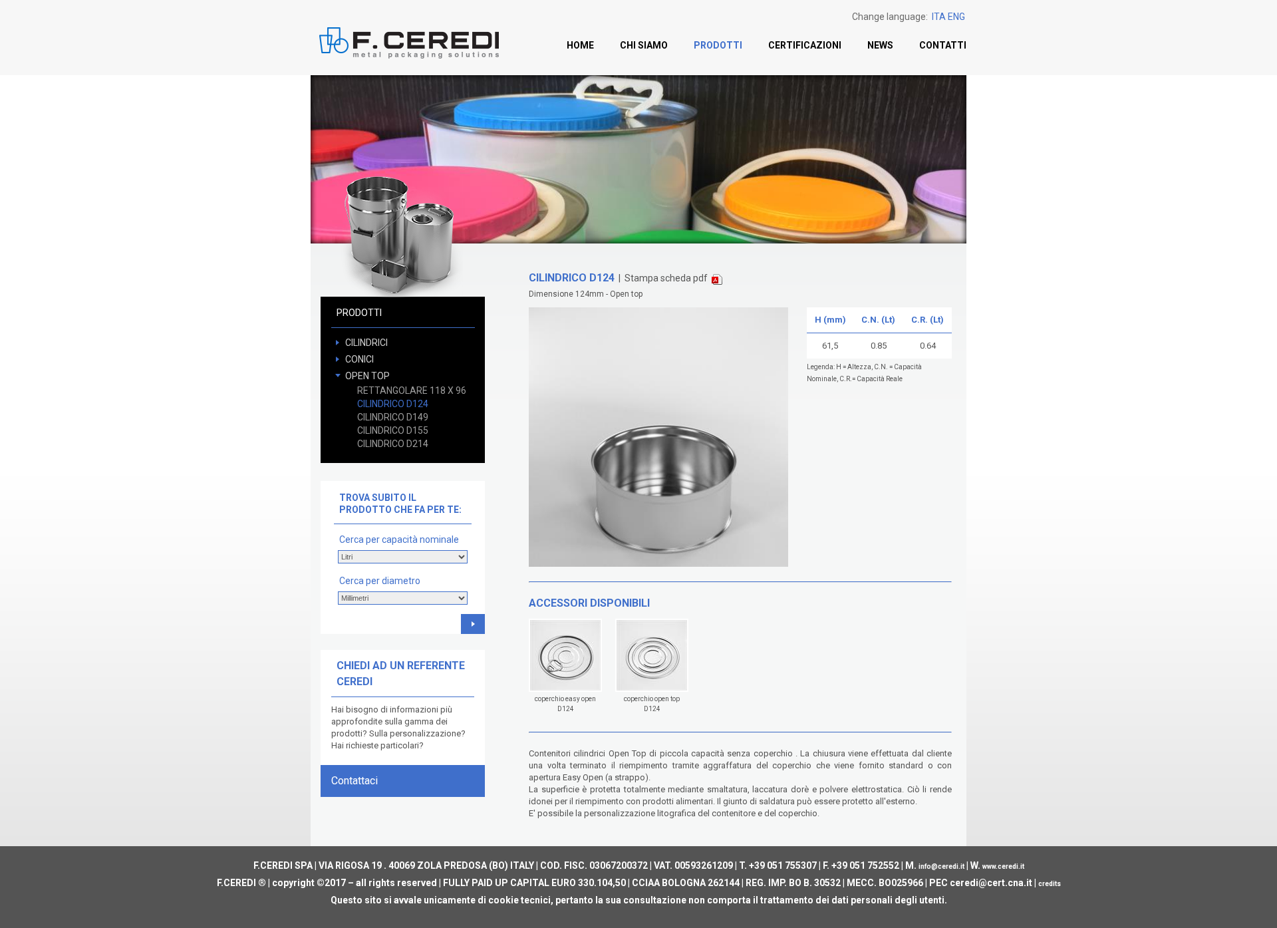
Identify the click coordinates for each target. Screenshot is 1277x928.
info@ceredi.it (941, 866)
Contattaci (354, 780)
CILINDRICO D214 (392, 443)
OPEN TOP (367, 376)
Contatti (942, 45)
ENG (956, 16)
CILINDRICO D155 (392, 430)
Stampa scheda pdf (668, 278)
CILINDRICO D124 (392, 403)
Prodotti (718, 45)
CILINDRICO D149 (392, 417)
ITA (939, 16)
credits (1049, 883)
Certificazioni (804, 45)
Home (580, 45)
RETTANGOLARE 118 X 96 (411, 390)
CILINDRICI (366, 342)
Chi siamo (644, 45)
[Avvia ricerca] (473, 624)
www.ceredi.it (1003, 866)
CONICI (359, 359)
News (880, 45)
